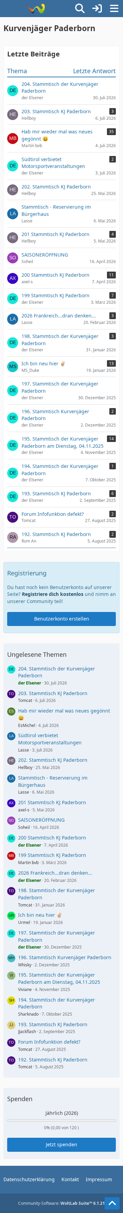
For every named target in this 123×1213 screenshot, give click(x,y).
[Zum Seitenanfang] (112, 1203)
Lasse (23, 750)
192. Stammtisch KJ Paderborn (52, 1059)
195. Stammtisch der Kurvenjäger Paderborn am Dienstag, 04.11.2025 (59, 978)
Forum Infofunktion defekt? (49, 1042)
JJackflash (27, 1031)
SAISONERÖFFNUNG (41, 820)
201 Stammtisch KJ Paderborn (52, 802)
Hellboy (25, 767)
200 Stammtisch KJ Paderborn (52, 837)
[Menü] (114, 8)
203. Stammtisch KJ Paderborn (52, 693)
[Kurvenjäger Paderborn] (36, 8)
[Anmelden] (97, 8)
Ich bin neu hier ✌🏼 (40, 915)
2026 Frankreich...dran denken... (55, 873)
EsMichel (26, 725)
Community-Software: (61, 1203)
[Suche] (80, 8)
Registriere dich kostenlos (52, 594)
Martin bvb (28, 862)
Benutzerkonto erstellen (61, 618)
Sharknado (28, 1014)
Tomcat (25, 700)
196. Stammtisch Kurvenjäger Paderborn (64, 957)
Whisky (24, 965)
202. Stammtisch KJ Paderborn (52, 760)
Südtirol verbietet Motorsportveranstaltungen (50, 739)
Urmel (24, 922)
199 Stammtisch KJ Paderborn (52, 855)
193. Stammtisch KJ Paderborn (52, 1024)
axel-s (23, 810)
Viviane (25, 989)
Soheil (24, 827)
